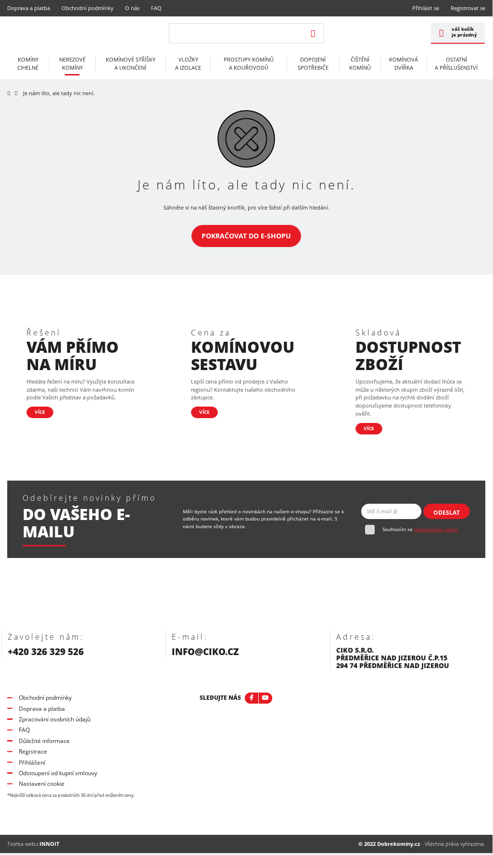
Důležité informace (44, 741)
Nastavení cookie (41, 784)
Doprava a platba (28, 8)
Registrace (33, 751)
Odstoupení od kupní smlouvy (58, 773)
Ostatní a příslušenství (456, 63)
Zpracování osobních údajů (54, 719)
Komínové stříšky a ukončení (130, 63)
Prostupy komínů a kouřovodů (249, 63)
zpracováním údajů (436, 529)
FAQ (156, 8)
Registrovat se (468, 8)
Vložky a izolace (188, 63)
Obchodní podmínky (88, 8)
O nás (132, 8)
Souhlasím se (420, 529)
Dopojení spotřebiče (313, 63)
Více (40, 412)
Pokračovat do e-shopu (246, 235)
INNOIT (49, 843)
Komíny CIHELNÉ (27, 63)
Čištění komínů (360, 63)
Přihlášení (32, 762)
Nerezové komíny (72, 63)
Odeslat (446, 512)
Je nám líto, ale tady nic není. (59, 93)
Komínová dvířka (403, 63)
